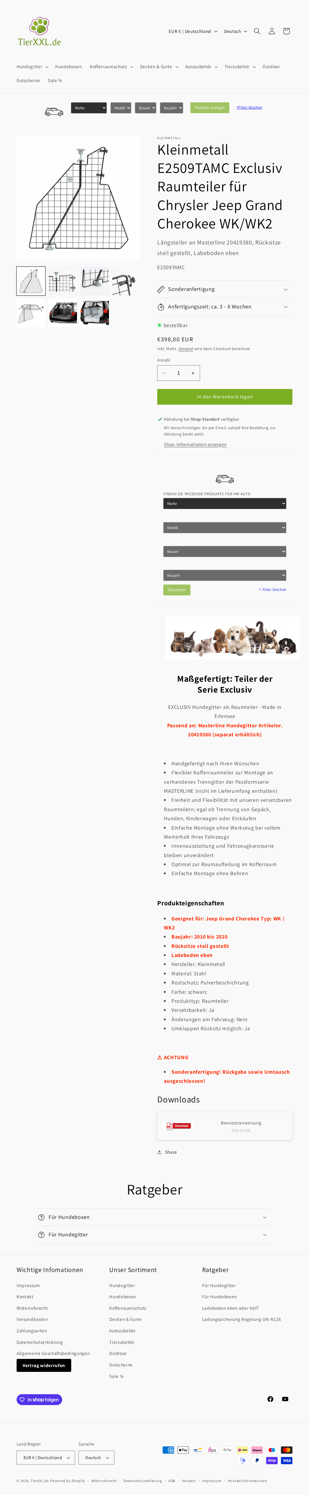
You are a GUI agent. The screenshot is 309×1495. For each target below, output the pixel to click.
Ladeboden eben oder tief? (230, 1308)
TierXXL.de (39, 1480)
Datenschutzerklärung (40, 1342)
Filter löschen (250, 107)
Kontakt (25, 1296)
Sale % (116, 1376)
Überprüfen (177, 589)
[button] (32, 67)
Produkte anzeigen (210, 107)
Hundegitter (122, 1285)
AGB (171, 1480)
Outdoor (118, 1353)
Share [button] (171, 1152)
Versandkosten (32, 1319)
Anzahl (163, 360)
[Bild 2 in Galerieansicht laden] (63, 281)
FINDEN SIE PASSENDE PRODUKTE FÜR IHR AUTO (206, 493)
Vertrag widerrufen (44, 1365)
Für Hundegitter (219, 1285)
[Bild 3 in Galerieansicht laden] (94, 281)
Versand (186, 348)
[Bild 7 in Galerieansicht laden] (94, 313)
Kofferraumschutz (127, 1308)
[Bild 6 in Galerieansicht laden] (63, 313)
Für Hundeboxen (219, 1296)
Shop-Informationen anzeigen (195, 444)
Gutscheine (121, 1365)
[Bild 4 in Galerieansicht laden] (126, 281)
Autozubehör (122, 1331)
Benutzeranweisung (241, 1123)
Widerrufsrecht (32, 1308)
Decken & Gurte (125, 1319)
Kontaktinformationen (247, 1480)
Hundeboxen (122, 1296)
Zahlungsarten (32, 1331)
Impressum (28, 1285)
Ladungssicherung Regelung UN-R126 (241, 1319)
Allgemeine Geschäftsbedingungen (53, 1353)
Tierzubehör (121, 1342)
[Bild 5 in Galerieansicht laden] (31, 313)
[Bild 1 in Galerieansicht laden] (31, 281)
